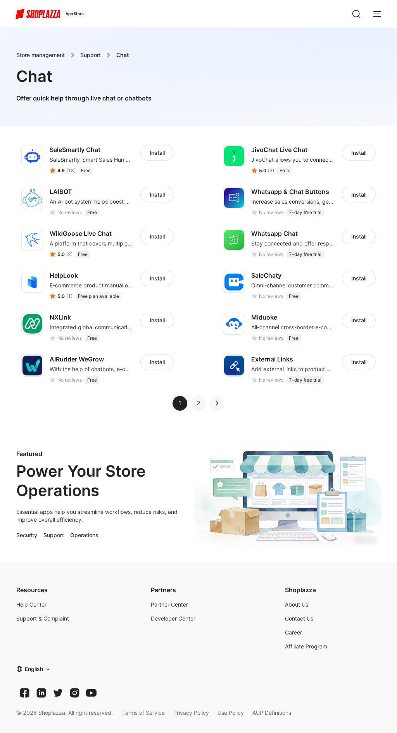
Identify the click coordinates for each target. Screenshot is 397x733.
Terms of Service (143, 712)
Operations (84, 535)
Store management (40, 55)
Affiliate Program (306, 646)
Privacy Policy (191, 712)
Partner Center (169, 604)
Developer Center (173, 618)
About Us (296, 604)
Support (90, 55)
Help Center (31, 604)
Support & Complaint (42, 618)
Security (26, 535)
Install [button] (157, 152)
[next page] (217, 403)
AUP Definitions (271, 712)
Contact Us (299, 618)
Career (293, 632)
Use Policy (230, 712)
